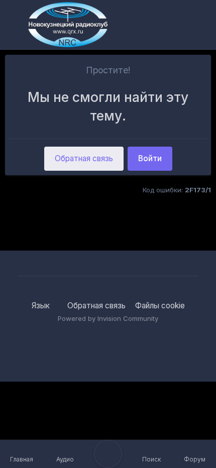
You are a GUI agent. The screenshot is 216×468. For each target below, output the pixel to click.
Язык (42, 305)
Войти (150, 158)
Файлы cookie (160, 305)
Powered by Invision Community (108, 318)
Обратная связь (84, 158)
